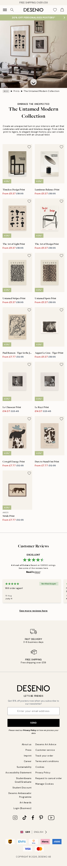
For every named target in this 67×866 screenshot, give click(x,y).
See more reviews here (33, 610)
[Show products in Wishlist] (55, 10)
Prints (16, 91)
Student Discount (22, 787)
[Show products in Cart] (62, 10)
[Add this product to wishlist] (29, 147)
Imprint (28, 755)
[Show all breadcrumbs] (6, 91)
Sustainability (24, 767)
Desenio (43, 856)
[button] (33, 82)
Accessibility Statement (19, 772)
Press (29, 750)
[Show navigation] (4, 10)
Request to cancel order (48, 778)
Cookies (39, 767)
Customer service (45, 750)
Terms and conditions (47, 761)
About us (27, 744)
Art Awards (26, 802)
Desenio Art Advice (45, 744)
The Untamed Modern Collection (41, 91)
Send (33, 722)
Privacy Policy (29, 730)
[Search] (12, 10)
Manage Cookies (44, 783)
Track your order (44, 755)
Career (28, 761)
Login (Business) (22, 808)
